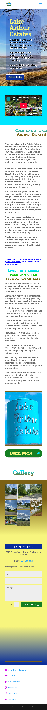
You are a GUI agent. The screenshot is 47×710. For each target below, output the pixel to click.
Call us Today (15, 77)
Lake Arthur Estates (20, 28)
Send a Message (31, 604)
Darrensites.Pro (28, 707)
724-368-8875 (27, 560)
